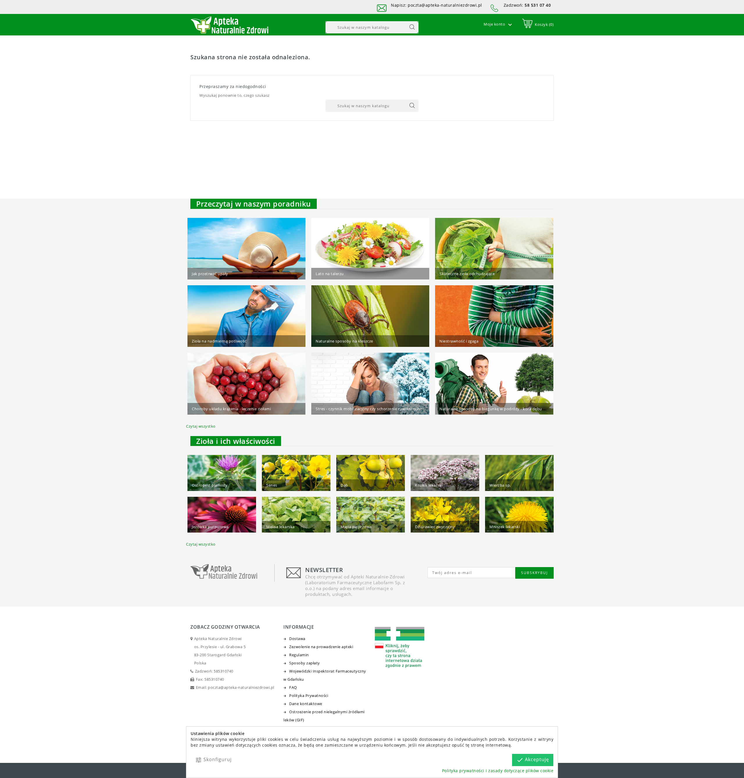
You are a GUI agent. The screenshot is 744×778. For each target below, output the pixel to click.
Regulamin (299, 654)
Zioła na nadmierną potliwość (219, 341)
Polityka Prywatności (308, 695)
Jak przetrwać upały (210, 273)
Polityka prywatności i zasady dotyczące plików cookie (498, 770)
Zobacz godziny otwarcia (225, 627)
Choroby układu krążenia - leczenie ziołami (231, 408)
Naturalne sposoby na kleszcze (344, 341)
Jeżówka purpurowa (210, 526)
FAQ (293, 687)
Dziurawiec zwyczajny (435, 526)
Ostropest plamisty (210, 485)
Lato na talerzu (330, 273)
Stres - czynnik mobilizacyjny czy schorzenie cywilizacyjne (369, 408)
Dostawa (297, 638)
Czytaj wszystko (201, 426)
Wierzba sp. (500, 485)
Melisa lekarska (280, 526)
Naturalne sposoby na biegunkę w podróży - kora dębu (490, 408)
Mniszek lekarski (504, 526)
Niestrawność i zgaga (458, 341)
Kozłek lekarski (429, 485)
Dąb (344, 485)
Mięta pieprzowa (356, 526)
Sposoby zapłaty (304, 663)
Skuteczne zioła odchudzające (467, 273)
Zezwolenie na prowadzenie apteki (321, 646)
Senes (271, 485)
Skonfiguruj (213, 759)
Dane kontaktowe (305, 703)
